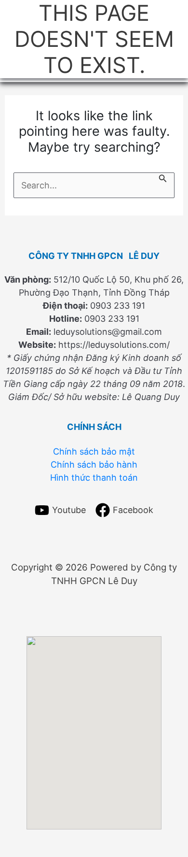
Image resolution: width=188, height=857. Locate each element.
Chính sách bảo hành (94, 464)
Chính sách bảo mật (94, 451)
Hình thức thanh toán (94, 477)
